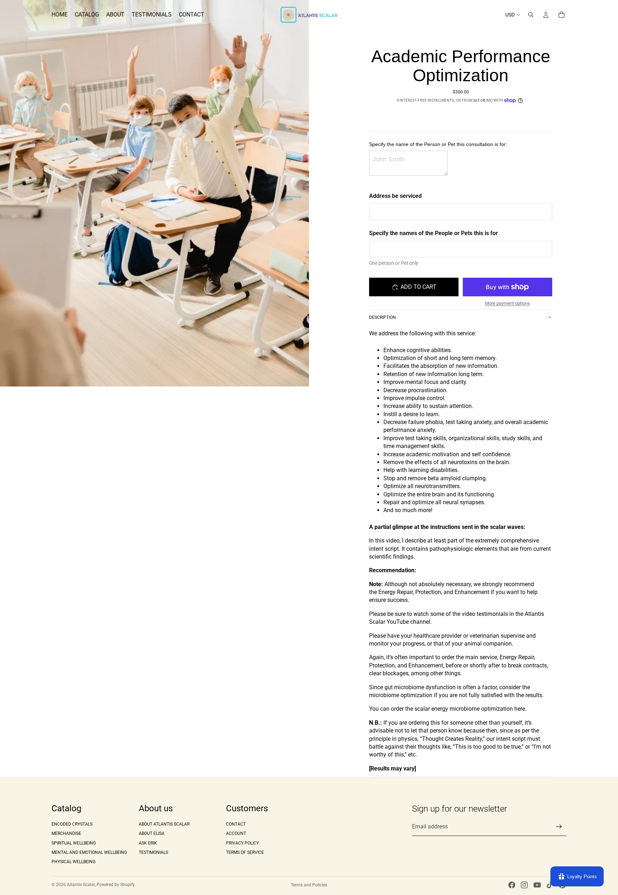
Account (236, 833)
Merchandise (66, 833)
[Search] (531, 15)
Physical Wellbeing (73, 862)
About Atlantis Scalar (164, 824)
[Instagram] (524, 885)
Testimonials (153, 852)
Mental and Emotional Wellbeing (89, 852)
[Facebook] (511, 885)
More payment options (507, 303)
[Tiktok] (549, 885)
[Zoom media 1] (154, 193)
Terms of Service (245, 852)
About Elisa (152, 833)
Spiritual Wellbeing (74, 843)
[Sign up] (558, 827)
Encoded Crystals (72, 824)
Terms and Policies (309, 884)
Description (382, 317)
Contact (236, 824)
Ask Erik (148, 843)
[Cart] (561, 15)
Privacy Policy (242, 843)
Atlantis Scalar (81, 884)
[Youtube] (537, 885)
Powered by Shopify (116, 884)
